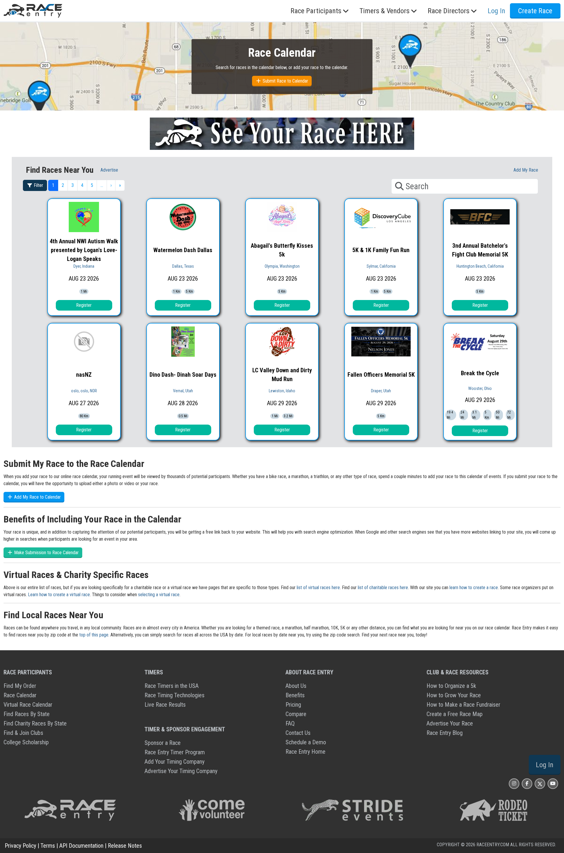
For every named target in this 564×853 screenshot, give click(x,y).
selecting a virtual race (158, 594)
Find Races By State (27, 714)
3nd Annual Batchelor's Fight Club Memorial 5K (480, 250)
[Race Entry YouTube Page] (553, 783)
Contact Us (298, 732)
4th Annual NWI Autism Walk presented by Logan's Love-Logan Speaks (84, 250)
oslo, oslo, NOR (84, 390)
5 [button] (92, 185)
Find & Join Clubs (23, 732)
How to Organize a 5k (451, 685)
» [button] (120, 185)
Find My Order (20, 685)
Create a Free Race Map (455, 714)
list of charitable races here (383, 587)
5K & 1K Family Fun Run (380, 250)
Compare (296, 714)
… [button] (101, 185)
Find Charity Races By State (35, 723)
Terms (48, 845)
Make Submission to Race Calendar (46, 552)
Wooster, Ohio (480, 388)
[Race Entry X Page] (540, 783)
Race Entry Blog (445, 732)
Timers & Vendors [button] (384, 11)
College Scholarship (26, 742)
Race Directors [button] (448, 11)
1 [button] (53, 185)
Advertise (109, 170)
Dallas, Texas (183, 266)
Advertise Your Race (450, 723)
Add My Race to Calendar (37, 497)
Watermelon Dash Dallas (182, 250)
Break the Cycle (480, 373)
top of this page (93, 635)
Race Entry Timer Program (175, 752)
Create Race (535, 11)
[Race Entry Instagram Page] (514, 783)
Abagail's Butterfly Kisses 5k (282, 250)
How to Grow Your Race (454, 695)
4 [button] (82, 185)
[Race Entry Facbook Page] (527, 783)
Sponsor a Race (163, 742)
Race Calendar (20, 695)
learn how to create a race (473, 587)
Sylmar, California (381, 266)
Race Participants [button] (316, 11)
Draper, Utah (381, 390)
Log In (544, 765)
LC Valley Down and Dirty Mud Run (282, 375)
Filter (38, 185)
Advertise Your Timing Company (181, 771)
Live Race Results (165, 704)
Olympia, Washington (282, 266)
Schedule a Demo (306, 742)
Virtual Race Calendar (28, 704)
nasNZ (84, 374)
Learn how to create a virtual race (59, 594)
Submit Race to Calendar (284, 81)
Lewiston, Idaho (282, 390)
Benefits (295, 695)
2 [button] (63, 185)
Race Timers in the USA (172, 685)
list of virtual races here (318, 587)
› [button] (111, 185)
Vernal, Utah (183, 390)
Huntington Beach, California (480, 266)
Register (84, 305)
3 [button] (72, 185)
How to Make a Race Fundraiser (463, 704)
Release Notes (125, 845)
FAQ (290, 723)
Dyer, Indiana (83, 266)
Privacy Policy (20, 845)
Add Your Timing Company (174, 761)
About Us (296, 685)
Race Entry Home (305, 751)
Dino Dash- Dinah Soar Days (183, 374)
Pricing (293, 704)
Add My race (525, 170)
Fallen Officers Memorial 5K (381, 374)
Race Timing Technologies (174, 695)
